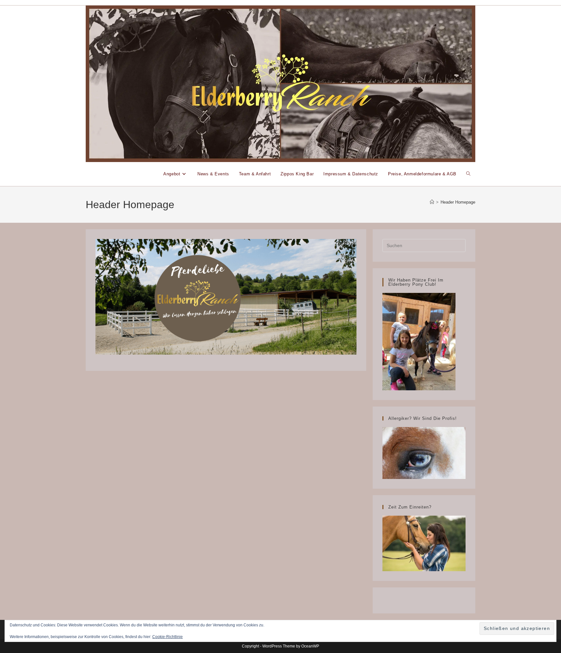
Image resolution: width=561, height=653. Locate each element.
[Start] (432, 202)
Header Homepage (458, 202)
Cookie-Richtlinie (167, 636)
